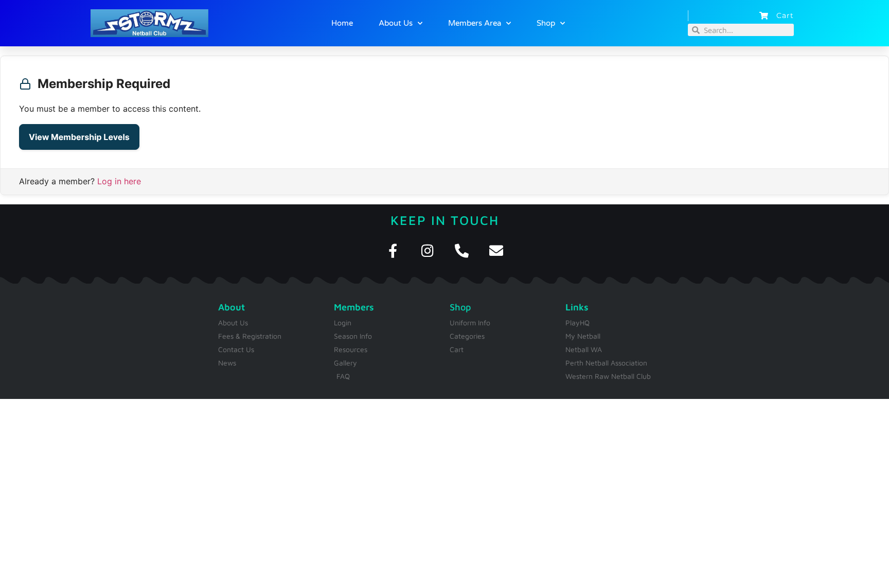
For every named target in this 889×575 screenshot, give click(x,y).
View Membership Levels (79, 137)
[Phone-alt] (462, 250)
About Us (396, 23)
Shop (546, 23)
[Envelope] (496, 250)
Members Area (474, 23)
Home (342, 23)
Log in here (119, 181)
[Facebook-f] (393, 250)
